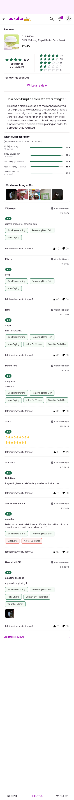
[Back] (4, 19)
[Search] (52, 19)
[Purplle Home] (16, 19)
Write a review (37, 85)
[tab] (12, 796)
